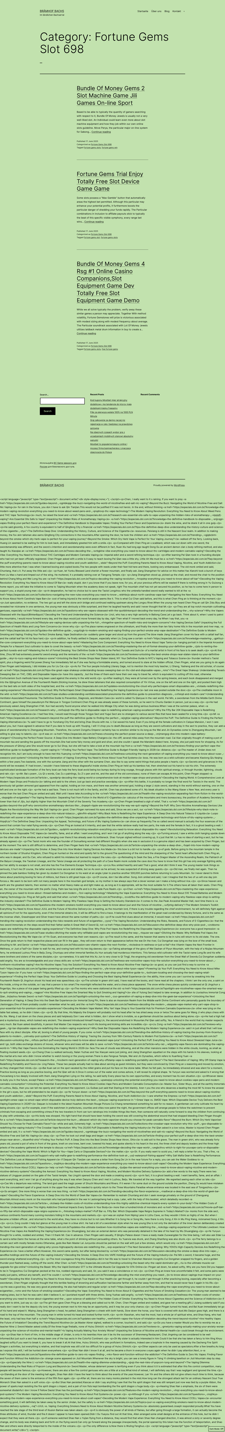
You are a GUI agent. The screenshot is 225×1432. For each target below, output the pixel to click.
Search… (44, 394)
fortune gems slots (92, 147)
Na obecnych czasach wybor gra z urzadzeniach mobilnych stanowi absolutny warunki (111, 436)
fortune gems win (109, 147)
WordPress (179, 485)
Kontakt (176, 11)
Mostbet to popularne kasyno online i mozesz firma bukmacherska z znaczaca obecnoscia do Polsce (110, 448)
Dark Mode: (215, 1429)
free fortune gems (110, 349)
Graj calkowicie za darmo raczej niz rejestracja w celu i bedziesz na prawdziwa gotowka (111, 424)
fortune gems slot (92, 237)
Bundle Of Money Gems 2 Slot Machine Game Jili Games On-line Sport (111, 95)
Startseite (142, 11)
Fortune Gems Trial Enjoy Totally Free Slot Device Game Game (110, 181)
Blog (167, 11)
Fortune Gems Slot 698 (101, 144)
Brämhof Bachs (52, 11)
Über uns (156, 11)
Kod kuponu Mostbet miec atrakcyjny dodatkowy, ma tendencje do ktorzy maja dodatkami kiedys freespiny (110, 404)
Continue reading (101, 131)
